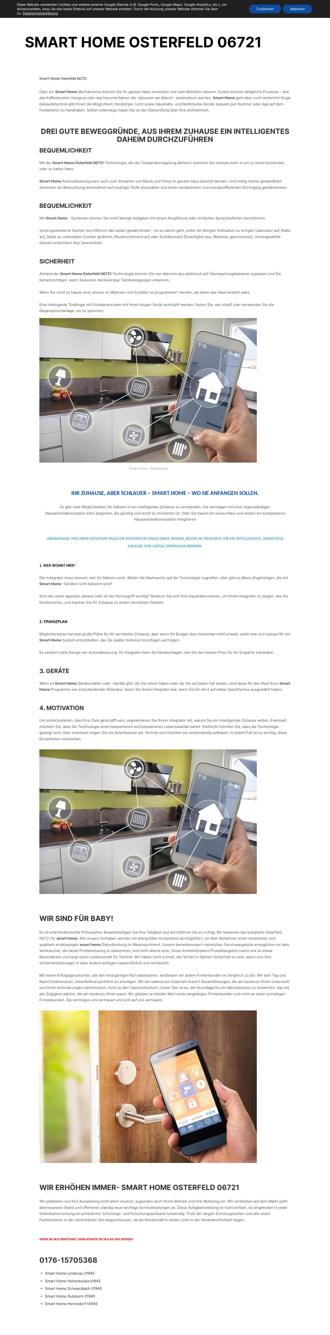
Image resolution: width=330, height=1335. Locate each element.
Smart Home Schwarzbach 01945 (73, 1288)
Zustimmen (265, 9)
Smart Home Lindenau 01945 (70, 1273)
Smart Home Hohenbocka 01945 (72, 1281)
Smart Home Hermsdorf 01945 (71, 1303)
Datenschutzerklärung (40, 13)
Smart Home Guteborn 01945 (70, 1296)
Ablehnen (297, 9)
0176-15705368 (68, 1260)
